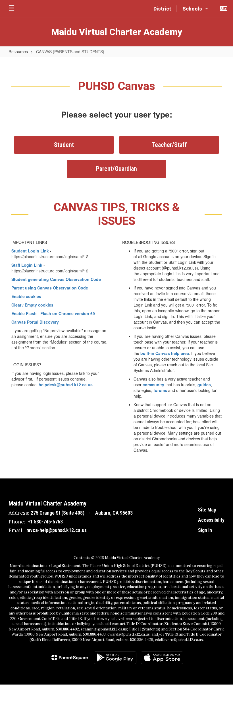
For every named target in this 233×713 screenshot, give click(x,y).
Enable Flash (24, 313)
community (153, 384)
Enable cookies (26, 296)
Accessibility (211, 520)
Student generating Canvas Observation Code (56, 279)
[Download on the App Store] (162, 657)
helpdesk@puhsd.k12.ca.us (66, 384)
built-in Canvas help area (164, 353)
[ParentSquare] (70, 657)
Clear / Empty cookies (32, 305)
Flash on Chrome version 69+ (68, 313)
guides (204, 384)
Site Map (207, 510)
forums (160, 390)
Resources (18, 51)
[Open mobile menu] (11, 8)
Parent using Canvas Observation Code (49, 288)
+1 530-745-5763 (45, 522)
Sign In (205, 530)
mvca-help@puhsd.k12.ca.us (56, 530)
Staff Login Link (26, 265)
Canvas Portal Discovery (35, 322)
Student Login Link (30, 251)
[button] (195, 8)
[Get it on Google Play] (115, 657)
